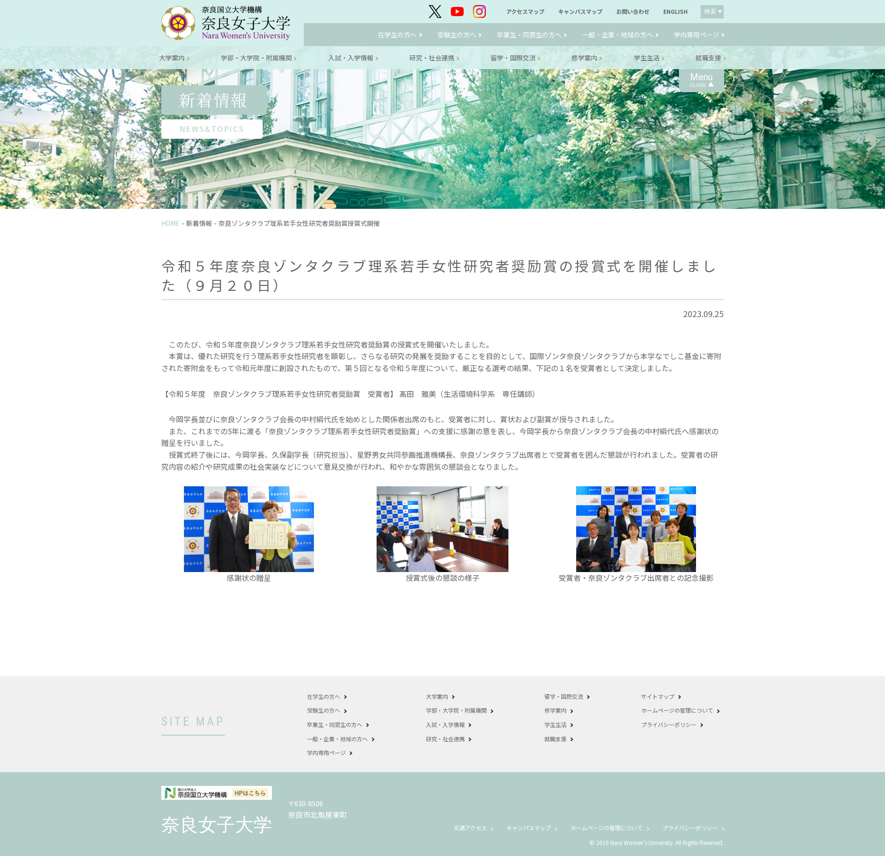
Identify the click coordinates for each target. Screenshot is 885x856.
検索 (710, 11)
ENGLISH (675, 11)
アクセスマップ (525, 11)
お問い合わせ (632, 11)
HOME (170, 223)
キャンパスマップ (580, 11)
